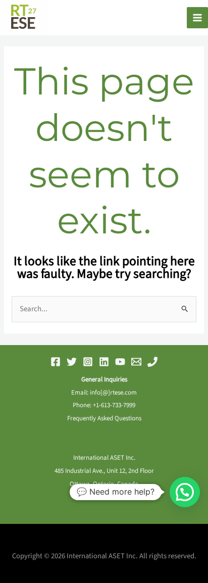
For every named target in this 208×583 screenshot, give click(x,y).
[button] (185, 492)
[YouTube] (120, 362)
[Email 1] (136, 362)
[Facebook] (55, 362)
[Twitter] (72, 362)
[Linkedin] (104, 362)
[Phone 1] (152, 362)
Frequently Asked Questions (104, 418)
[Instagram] (88, 362)
